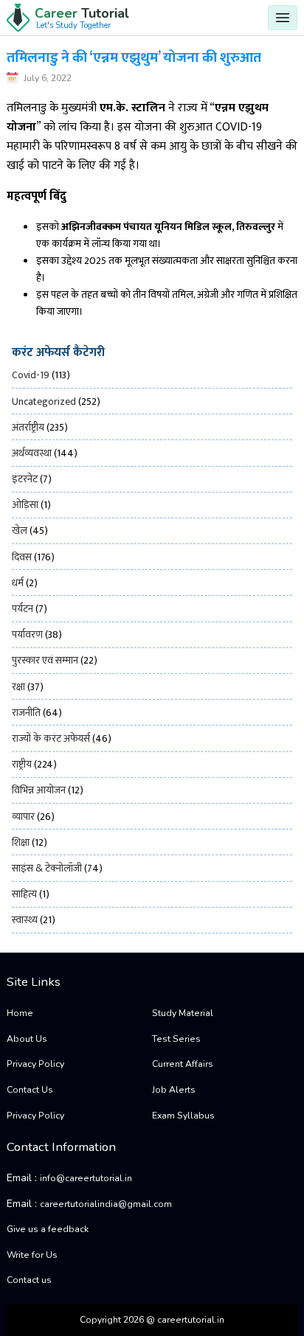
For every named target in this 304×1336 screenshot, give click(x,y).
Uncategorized (44, 401)
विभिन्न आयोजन (39, 790)
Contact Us (30, 1090)
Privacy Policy (35, 1064)
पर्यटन (22, 608)
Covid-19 (30, 374)
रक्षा (18, 686)
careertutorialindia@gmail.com (106, 1204)
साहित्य (24, 894)
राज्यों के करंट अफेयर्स (51, 738)
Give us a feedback (48, 1229)
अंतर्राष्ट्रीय (28, 427)
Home (20, 1013)
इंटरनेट (25, 478)
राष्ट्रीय (22, 764)
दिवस (22, 557)
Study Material (182, 1013)
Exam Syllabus (183, 1115)
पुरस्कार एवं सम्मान (45, 660)
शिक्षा (21, 842)
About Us (27, 1039)
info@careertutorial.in (86, 1178)
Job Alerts (174, 1090)
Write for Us (32, 1255)
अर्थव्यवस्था (32, 453)
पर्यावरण (27, 634)
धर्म (18, 582)
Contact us (29, 1280)
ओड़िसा (25, 504)
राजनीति (26, 712)
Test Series (176, 1039)
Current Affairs (182, 1064)
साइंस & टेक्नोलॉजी (47, 868)
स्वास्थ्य (25, 919)
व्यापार (23, 816)
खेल (19, 530)
